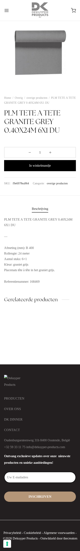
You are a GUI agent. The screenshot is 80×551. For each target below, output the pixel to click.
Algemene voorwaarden (59, 533)
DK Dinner (13, 419)
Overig (19, 97)
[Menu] (6, 10)
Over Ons (12, 409)
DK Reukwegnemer (55, 356)
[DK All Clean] (21, 325)
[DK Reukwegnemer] (59, 347)
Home (7, 97)
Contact (12, 430)
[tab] (40, 209)
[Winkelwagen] (73, 10)
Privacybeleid (12, 533)
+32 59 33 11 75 (14, 447)
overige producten (36, 97)
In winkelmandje (40, 165)
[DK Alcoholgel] (59, 325)
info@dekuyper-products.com (45, 447)
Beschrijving (40, 208)
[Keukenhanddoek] (21, 347)
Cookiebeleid (32, 533)
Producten (14, 398)
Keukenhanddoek (15, 356)
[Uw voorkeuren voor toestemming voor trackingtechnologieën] (7, 544)
